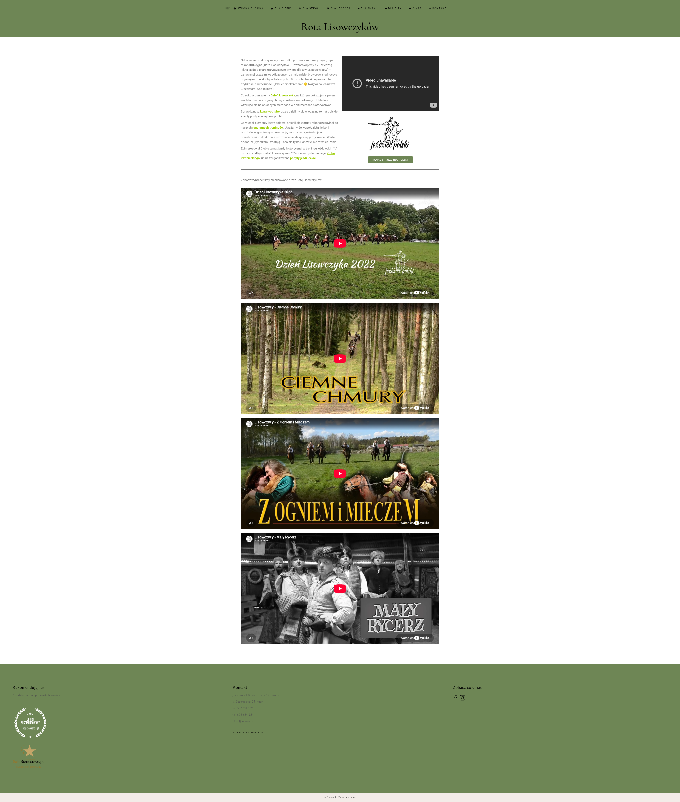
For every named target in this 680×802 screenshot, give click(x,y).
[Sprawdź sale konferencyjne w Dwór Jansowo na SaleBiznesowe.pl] (119, 757)
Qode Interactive (347, 797)
